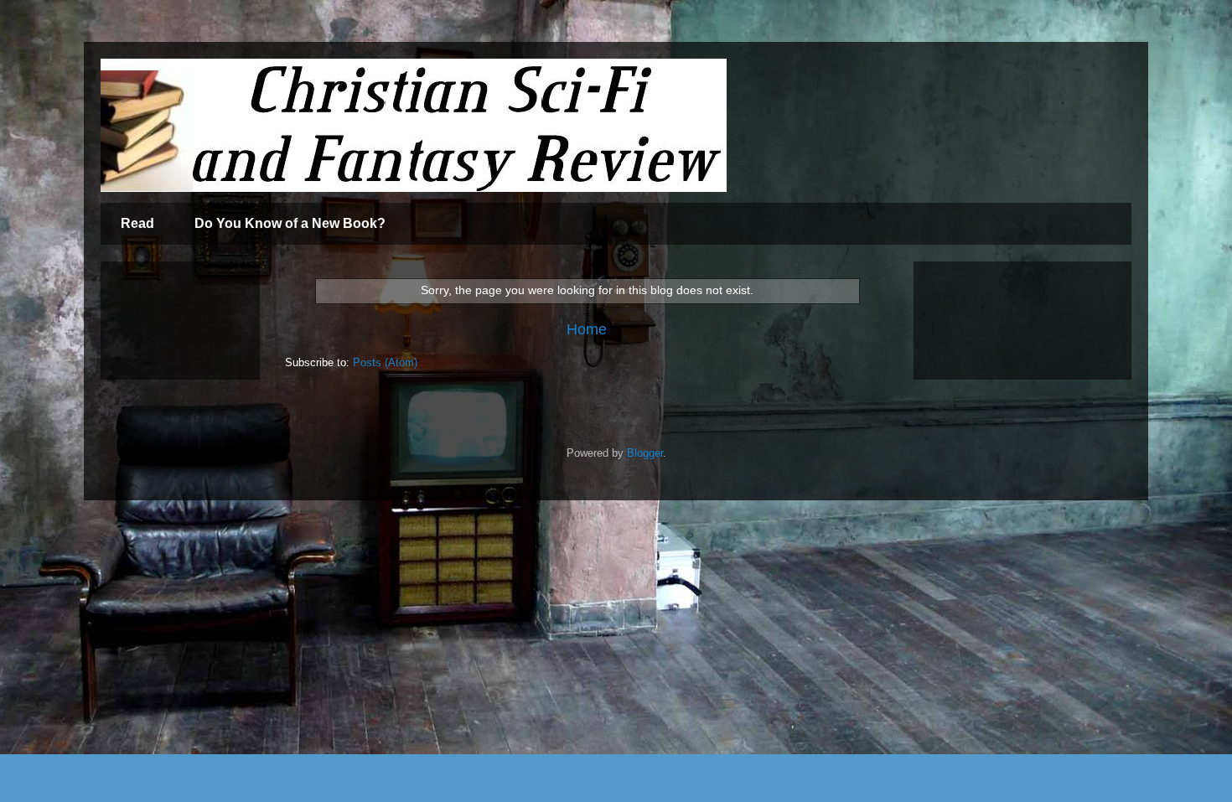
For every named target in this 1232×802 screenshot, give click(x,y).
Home (587, 329)
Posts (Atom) (385, 362)
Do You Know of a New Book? (290, 223)
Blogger (645, 453)
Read (137, 223)
